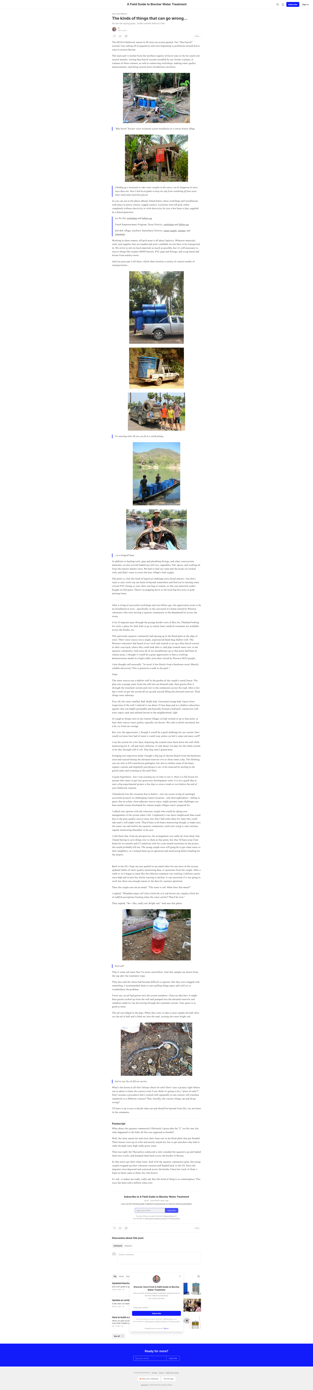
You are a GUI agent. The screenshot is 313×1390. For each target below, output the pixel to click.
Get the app (168, 1379)
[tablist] (122, 1245)
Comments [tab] (117, 1246)
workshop (132, 218)
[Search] (277, 4)
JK (118, 28)
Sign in (305, 4)
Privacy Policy (175, 1321)
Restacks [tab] (128, 1246)
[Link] (109, 1124)
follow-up (147, 218)
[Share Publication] (282, 4)
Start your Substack (150, 1379)
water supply (170, 230)
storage (181, 230)
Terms (161, 1372)
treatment (120, 234)
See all (117, 1336)
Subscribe (292, 4)
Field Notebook (119, 14)
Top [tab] (114, 1276)
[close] (180, 1276)
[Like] (114, 36)
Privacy (154, 1372)
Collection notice (172, 1372)
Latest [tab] (121, 1276)
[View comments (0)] (120, 36)
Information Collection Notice (156, 1321)
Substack (144, 1385)
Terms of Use (168, 1319)
